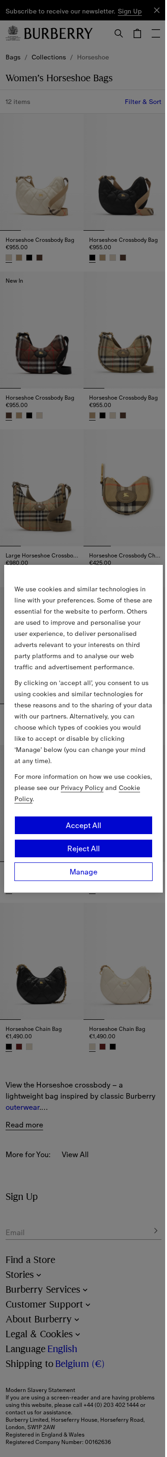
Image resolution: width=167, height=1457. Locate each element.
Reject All (83, 848)
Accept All (83, 825)
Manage (83, 871)
